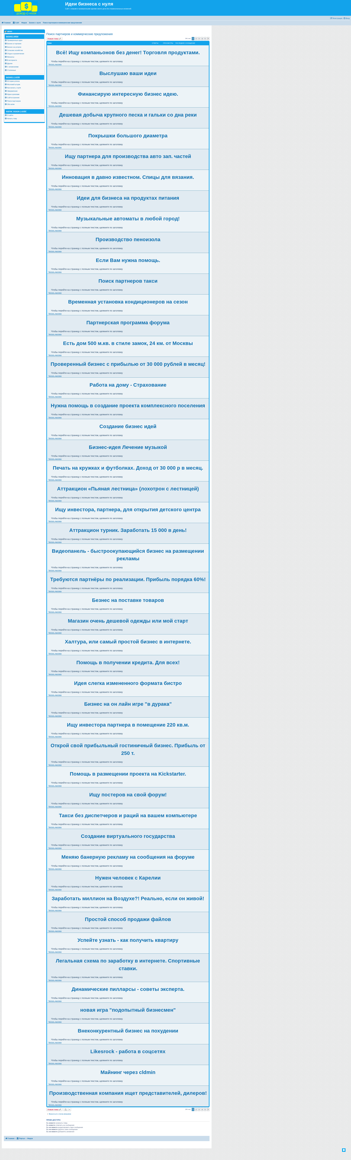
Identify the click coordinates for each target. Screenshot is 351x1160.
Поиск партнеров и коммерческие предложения (79, 34)
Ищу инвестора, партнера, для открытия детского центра (128, 509)
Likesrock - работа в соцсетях (127, 1051)
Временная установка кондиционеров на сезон (128, 302)
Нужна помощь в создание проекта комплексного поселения (128, 405)
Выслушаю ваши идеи (128, 73)
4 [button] (202, 38)
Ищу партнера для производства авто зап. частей (128, 156)
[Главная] (32, 8)
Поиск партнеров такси (128, 281)
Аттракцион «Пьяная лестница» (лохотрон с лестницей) (128, 489)
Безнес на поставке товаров (128, 600)
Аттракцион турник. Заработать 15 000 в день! (128, 530)
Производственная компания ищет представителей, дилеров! (128, 1093)
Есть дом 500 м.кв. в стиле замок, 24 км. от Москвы (128, 343)
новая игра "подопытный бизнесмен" (128, 1010)
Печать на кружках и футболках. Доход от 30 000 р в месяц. (128, 468)
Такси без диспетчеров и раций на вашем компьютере (128, 815)
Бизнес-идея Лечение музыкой (128, 447)
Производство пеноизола (128, 239)
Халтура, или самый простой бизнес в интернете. (128, 642)
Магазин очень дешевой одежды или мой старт (128, 621)
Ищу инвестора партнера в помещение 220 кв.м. (128, 725)
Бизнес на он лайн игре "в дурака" (128, 704)
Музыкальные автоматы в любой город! (128, 218)
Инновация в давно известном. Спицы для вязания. (128, 177)
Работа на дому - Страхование (128, 385)
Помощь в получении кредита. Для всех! (128, 662)
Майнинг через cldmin (128, 1072)
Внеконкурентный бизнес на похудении (128, 1031)
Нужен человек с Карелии (128, 878)
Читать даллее (55, 64)
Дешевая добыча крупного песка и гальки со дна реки (128, 115)
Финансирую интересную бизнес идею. (128, 94)
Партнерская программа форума (128, 322)
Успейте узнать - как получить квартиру (127, 940)
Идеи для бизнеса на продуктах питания (128, 198)
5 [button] (205, 38)
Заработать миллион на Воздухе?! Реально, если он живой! (128, 898)
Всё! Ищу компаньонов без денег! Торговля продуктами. (128, 52)
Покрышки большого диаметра (128, 135)
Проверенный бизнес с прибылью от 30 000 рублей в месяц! (128, 364)
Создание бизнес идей (127, 426)
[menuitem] (346, 18)
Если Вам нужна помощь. (128, 260)
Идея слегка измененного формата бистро (128, 683)
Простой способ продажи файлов (128, 919)
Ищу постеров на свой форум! (128, 794)
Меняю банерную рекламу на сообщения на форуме (128, 857)
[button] (208, 38)
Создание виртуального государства (128, 836)
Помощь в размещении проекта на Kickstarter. (128, 774)
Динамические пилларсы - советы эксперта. (128, 989)
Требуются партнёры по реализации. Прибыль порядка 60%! (128, 579)
